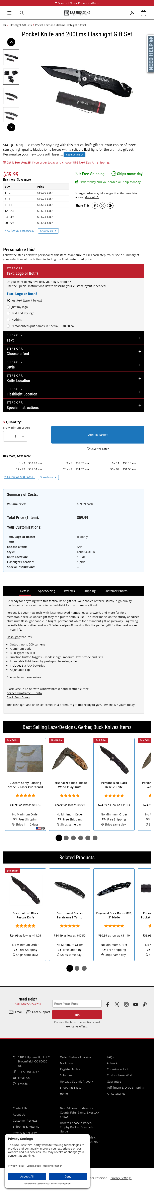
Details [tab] (25, 591)
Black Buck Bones (18, 697)
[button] (11, 57)
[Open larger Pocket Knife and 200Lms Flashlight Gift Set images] (87, 86)
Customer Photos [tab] (116, 591)
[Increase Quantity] (23, 436)
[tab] (59, 838)
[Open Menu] (9, 13)
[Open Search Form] (21, 13)
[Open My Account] (132, 13)
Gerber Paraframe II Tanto (24, 693)
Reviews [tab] (69, 591)
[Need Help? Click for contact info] (151, 54)
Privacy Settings (121, 1178)
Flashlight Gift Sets (21, 25)
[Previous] (11, 42)
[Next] (11, 127)
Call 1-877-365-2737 (28, 1004)
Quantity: (14, 422)
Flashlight (13, 637)
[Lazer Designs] (77, 12)
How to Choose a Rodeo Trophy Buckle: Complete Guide (76, 1127)
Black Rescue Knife (19, 689)
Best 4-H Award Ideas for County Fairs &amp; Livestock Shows (79, 1112)
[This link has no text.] (95, 206)
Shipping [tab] (90, 591)
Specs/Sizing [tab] (46, 591)
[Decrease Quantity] (7, 436)
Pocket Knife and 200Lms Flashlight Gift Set (60, 25)
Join (77, 1015)
